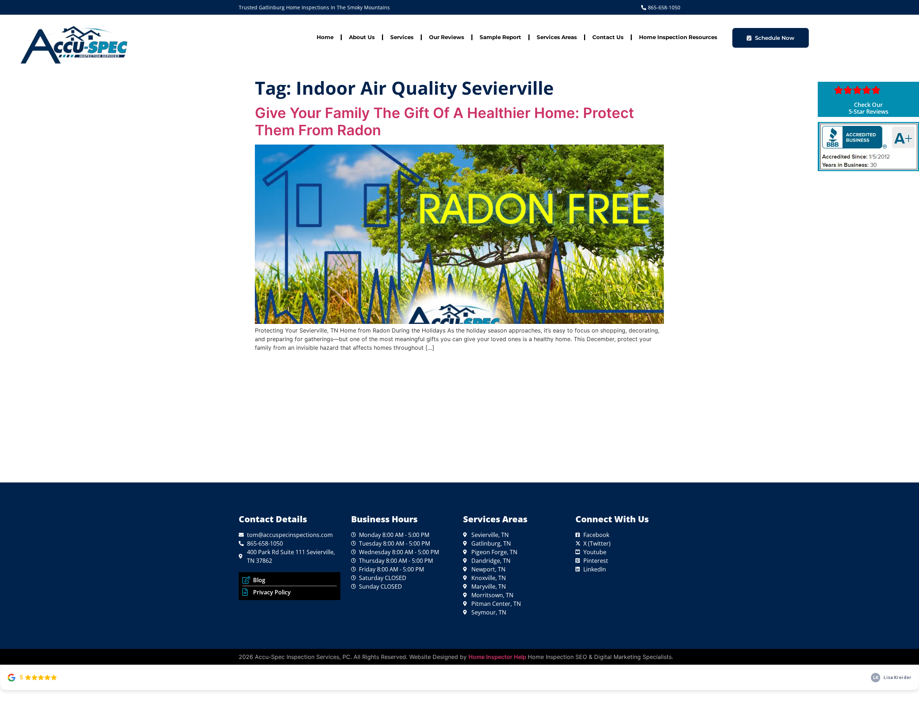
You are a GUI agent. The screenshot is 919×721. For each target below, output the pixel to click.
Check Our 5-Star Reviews (868, 108)
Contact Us (608, 37)
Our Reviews (446, 37)
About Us (362, 37)
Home (325, 37)
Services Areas (557, 37)
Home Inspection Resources (678, 37)
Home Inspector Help (498, 656)
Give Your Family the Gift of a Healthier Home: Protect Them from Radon (444, 121)
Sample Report (500, 37)
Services (402, 37)
